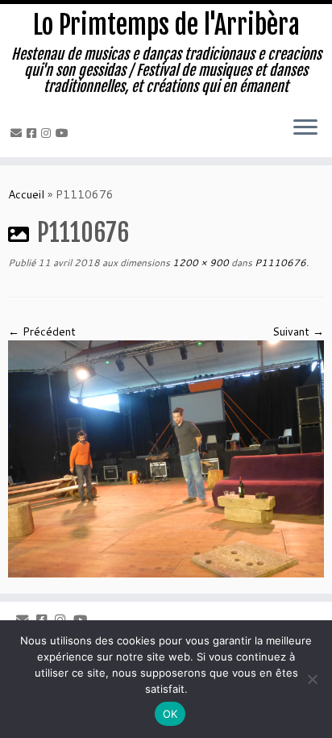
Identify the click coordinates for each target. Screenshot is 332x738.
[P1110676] (166, 458)
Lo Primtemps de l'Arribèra (166, 25)
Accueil (26, 194)
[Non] (312, 679)
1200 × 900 (199, 262)
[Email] (18, 133)
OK (170, 713)
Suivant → (298, 331)
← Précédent (42, 331)
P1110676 (279, 262)
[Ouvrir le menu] (305, 128)
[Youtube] (64, 133)
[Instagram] (48, 133)
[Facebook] (34, 133)
